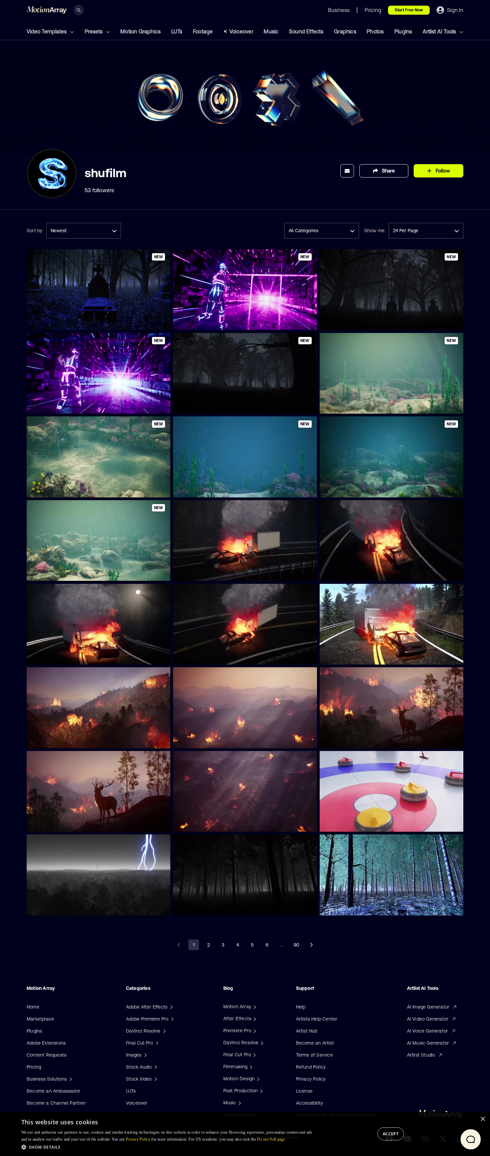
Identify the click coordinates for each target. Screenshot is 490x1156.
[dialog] (245, 1134)
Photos (375, 31)
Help (301, 1007)
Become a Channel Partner (56, 1103)
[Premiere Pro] (254, 1031)
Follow (443, 170)
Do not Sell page (271, 1139)
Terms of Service (314, 1055)
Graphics (345, 31)
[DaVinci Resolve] (261, 1043)
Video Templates (47, 31)
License (304, 1091)
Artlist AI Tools (440, 31)
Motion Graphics (140, 31)
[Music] (239, 1103)
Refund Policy (311, 1067)
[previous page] (179, 944)
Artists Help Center (317, 1019)
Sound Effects (306, 31)
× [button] (482, 1119)
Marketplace (40, 1019)
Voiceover (241, 31)
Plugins (403, 31)
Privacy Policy (311, 1079)
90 (296, 944)
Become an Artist (315, 1043)
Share (388, 170)
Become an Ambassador (53, 1091)
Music (271, 31)
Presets (94, 31)
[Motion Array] (254, 1007)
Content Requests (46, 1055)
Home (33, 1007)
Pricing (34, 1067)
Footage (203, 31)
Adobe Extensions (46, 1043)
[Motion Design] (257, 1079)
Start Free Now (409, 10)
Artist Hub (307, 1031)
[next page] (311, 944)
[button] (168, 1147)
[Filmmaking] (250, 1067)
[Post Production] (260, 1091)
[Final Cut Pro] (253, 1055)
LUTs (177, 31)
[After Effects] (254, 1019)
